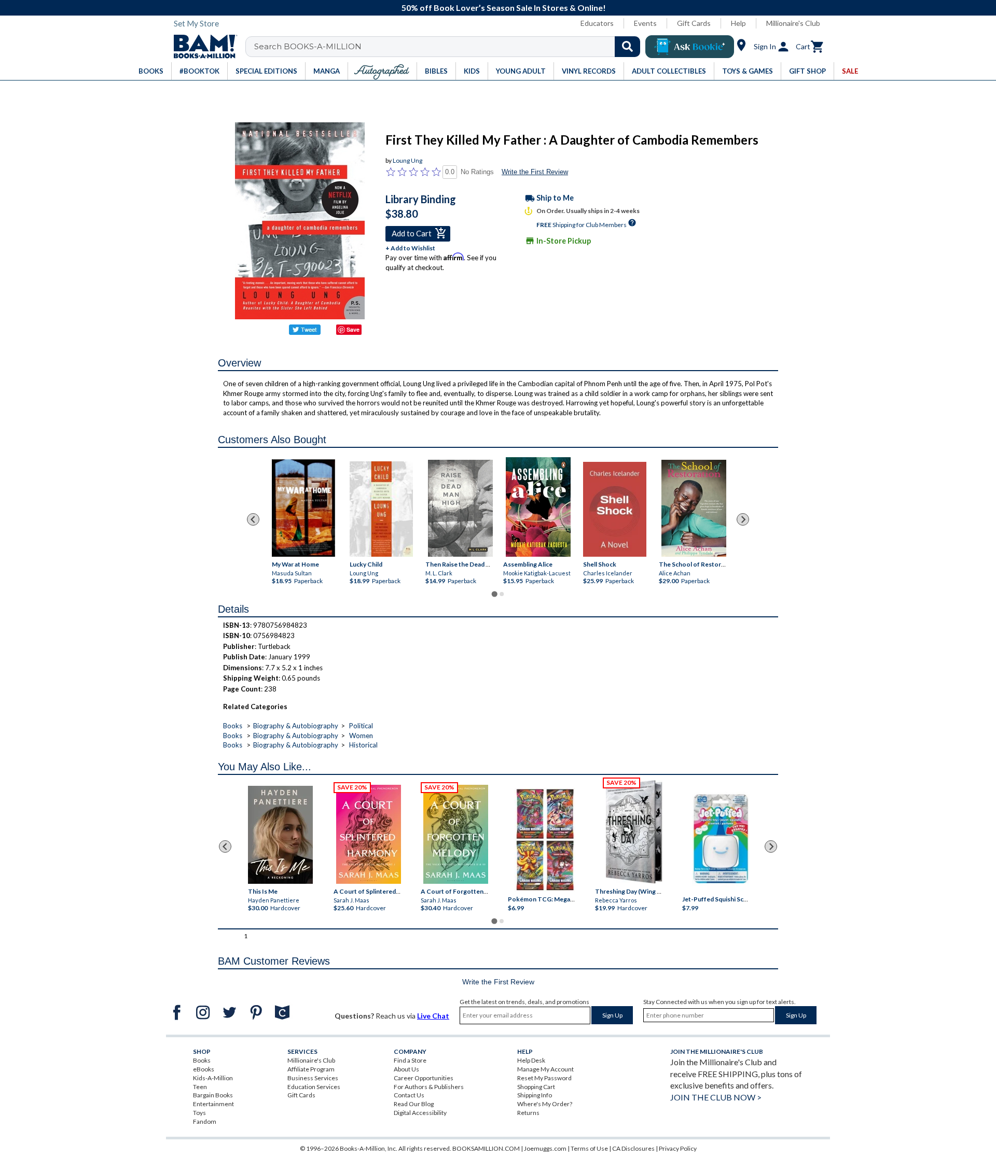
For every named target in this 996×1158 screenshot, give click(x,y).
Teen (200, 1087)
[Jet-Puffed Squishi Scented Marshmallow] (721, 840)
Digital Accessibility (420, 1113)
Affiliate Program (311, 1069)
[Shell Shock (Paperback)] (614, 509)
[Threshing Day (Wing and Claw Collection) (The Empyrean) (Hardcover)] (633, 832)
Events (645, 23)
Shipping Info (534, 1095)
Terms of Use (589, 1148)
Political (361, 726)
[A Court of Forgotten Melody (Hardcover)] (455, 834)
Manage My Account (545, 1069)
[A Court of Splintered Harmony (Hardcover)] (368, 834)
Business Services (312, 1078)
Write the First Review (535, 172)
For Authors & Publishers (429, 1087)
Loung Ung (407, 160)
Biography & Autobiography (295, 726)
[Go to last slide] (253, 519)
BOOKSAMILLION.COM (486, 1148)
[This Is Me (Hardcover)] (279, 835)
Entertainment (213, 1104)
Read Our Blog (414, 1104)
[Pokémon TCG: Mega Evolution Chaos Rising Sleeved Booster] (544, 840)
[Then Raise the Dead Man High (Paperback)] (460, 508)
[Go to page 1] (494, 594)
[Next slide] (743, 519)
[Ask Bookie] (689, 46)
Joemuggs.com (545, 1148)
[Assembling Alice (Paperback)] (538, 507)
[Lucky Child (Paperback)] (381, 508)
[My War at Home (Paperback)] (303, 508)
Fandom (204, 1121)
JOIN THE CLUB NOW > (716, 1097)
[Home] (202, 47)
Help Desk (531, 1060)
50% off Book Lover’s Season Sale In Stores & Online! (504, 7)
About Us (406, 1069)
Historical (363, 745)
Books (232, 726)
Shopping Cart (536, 1087)
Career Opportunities (423, 1078)
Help (738, 23)
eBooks (203, 1069)
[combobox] (449, 47)
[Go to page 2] (502, 594)
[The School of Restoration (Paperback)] (693, 508)
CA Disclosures (633, 1148)
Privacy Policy (678, 1148)
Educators (597, 23)
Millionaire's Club (793, 23)
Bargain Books (213, 1095)
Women (361, 735)
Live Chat (433, 1015)
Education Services (313, 1087)
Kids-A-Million (213, 1078)
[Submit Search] (627, 46)
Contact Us (409, 1095)
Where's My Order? (544, 1104)
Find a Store (410, 1060)
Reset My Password (544, 1078)
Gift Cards (694, 23)
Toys (199, 1113)
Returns (528, 1113)
